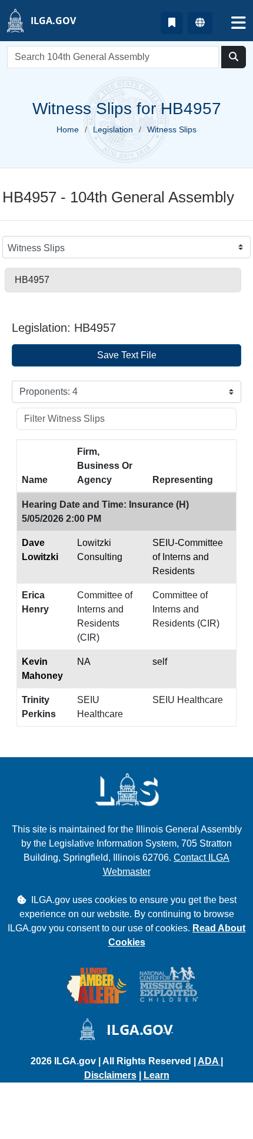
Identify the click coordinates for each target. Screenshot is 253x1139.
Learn (156, 1075)
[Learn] (172, 23)
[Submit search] (233, 57)
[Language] (200, 23)
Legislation (113, 129)
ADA (209, 1061)
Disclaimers (110, 1075)
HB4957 (32, 280)
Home (67, 129)
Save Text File (127, 355)
